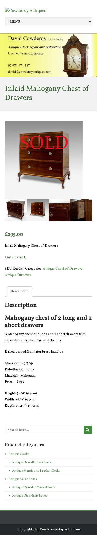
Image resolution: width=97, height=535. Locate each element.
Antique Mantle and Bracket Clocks (36, 471)
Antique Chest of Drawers (63, 268)
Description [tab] (19, 291)
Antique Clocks (19, 454)
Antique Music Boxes (23, 479)
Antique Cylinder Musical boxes (34, 487)
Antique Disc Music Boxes (29, 496)
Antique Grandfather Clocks (31, 462)
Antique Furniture (18, 275)
